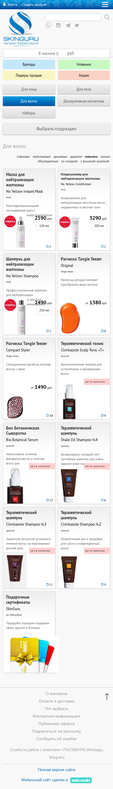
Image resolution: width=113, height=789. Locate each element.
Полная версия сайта (56, 770)
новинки (91, 156)
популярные (42, 156)
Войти (12, 4)
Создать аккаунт (34, 4)
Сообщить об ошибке (56, 738)
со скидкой (69, 161)
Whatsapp (95, 749)
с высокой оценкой (95, 161)
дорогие (76, 156)
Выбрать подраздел (56, 128)
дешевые (60, 156)
